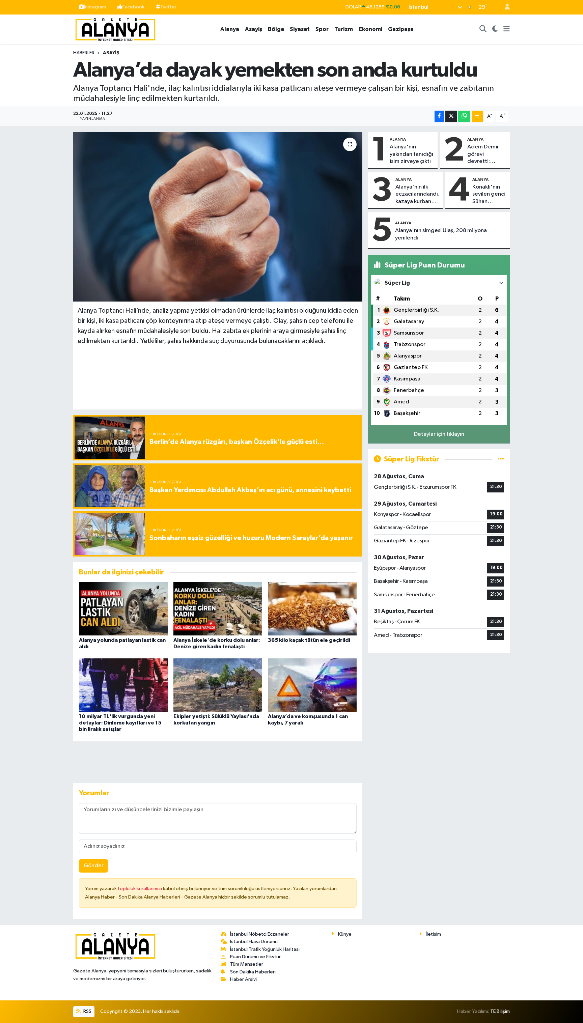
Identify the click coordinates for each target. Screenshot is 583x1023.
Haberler (83, 53)
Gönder (94, 866)
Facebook (133, 6)
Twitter (168, 6)
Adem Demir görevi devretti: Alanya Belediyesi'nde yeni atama (486, 154)
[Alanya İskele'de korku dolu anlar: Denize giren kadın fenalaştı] (217, 609)
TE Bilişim (500, 1011)
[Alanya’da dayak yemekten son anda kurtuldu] (217, 216)
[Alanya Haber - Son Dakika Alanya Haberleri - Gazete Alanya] (115, 28)
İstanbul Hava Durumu (254, 941)
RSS (86, 1011)
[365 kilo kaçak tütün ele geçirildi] (312, 609)
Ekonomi (370, 29)
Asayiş (253, 29)
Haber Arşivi (243, 979)
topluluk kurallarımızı (140, 888)
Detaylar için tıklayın (439, 434)
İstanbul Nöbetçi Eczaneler (259, 934)
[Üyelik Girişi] (504, 7)
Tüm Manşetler (246, 964)
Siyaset (300, 29)
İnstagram (95, 6)
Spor (322, 29)
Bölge (276, 29)
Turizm (343, 29)
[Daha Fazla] (477, 116)
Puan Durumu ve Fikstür (255, 956)
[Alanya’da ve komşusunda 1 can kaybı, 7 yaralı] (312, 685)
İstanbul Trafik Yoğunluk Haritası (265, 949)
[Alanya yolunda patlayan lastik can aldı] (123, 609)
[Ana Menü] (506, 29)
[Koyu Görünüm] (495, 29)
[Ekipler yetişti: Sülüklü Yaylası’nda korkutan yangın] (217, 685)
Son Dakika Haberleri (253, 971)
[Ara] (483, 29)
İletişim (433, 934)
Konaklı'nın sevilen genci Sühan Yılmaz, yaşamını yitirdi (488, 194)
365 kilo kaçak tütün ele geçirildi (309, 640)
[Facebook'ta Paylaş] (439, 116)
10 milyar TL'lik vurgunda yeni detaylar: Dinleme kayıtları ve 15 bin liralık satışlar (120, 723)
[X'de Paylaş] (451, 116)
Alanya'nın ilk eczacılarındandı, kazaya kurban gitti (417, 194)
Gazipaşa (401, 29)
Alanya (229, 29)
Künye (345, 934)
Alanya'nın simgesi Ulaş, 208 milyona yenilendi (441, 234)
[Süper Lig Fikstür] (501, 459)
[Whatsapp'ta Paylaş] (464, 116)
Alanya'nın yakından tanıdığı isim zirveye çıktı (411, 154)
